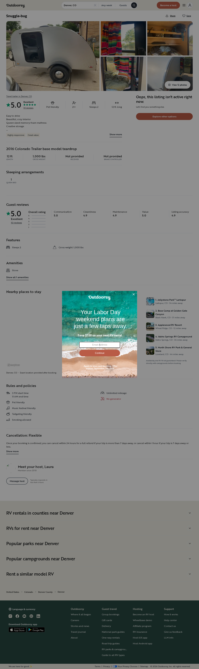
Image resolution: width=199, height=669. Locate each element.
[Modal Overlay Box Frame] (99, 334)
